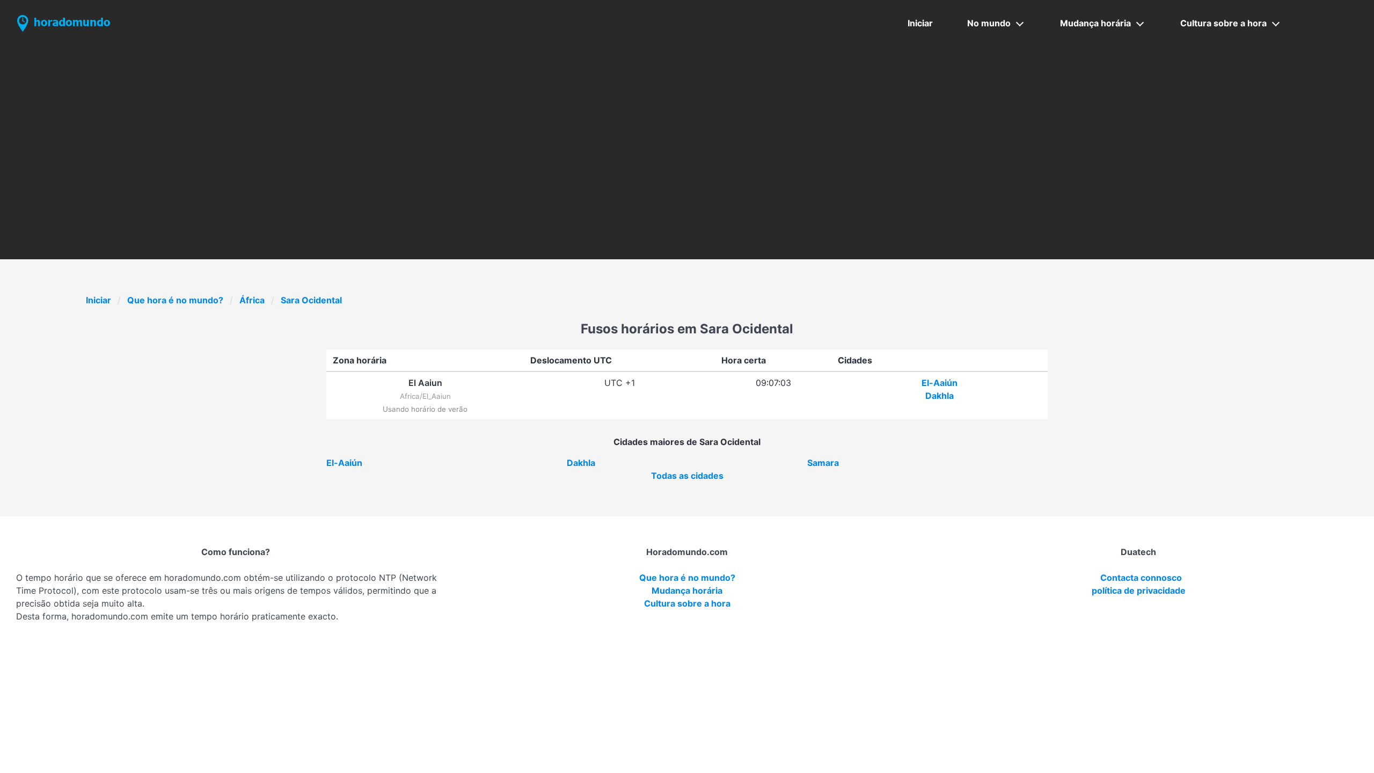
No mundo (989, 23)
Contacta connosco (1141, 577)
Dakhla (939, 395)
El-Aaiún (940, 382)
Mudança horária (1095, 23)
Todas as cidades (687, 475)
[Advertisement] (687, 127)
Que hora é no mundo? (175, 300)
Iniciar (920, 23)
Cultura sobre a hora (1223, 23)
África (252, 300)
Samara (823, 462)
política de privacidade (1139, 590)
